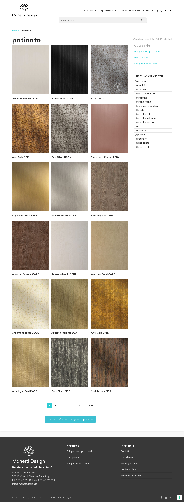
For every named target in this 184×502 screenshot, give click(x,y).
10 (84, 406)
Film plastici (141, 57)
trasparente (143, 146)
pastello (141, 134)
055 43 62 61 (23, 480)
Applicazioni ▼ (108, 10)
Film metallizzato (147, 93)
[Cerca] (141, 20)
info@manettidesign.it (24, 483)
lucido (140, 110)
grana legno (144, 101)
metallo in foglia (146, 118)
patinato (142, 138)
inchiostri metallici (147, 105)
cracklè (141, 85)
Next (91, 406)
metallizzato (144, 114)
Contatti (144, 10)
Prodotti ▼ (90, 10)
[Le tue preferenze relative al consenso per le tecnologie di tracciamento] (179, 497)
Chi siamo (133, 10)
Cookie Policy (128, 469)
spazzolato (143, 142)
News (124, 10)
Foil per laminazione (145, 63)
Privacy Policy (129, 463)
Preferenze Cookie (131, 475)
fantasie (141, 89)
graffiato (142, 97)
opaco (140, 126)
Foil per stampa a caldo (147, 51)
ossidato (142, 130)
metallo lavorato (146, 122)
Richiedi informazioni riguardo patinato (70, 419)
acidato (141, 81)
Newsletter (127, 457)
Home (15, 30)
